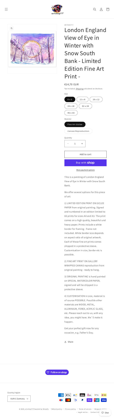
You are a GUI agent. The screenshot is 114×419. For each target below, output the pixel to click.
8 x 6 (70, 99)
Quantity (68, 137)
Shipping (79, 88)
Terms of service (85, 409)
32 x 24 (85, 106)
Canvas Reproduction (80, 132)
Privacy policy (70, 409)
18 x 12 (96, 99)
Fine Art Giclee (75, 124)
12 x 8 (82, 99)
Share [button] (70, 341)
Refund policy (57, 409)
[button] (6, 9)
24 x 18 (71, 106)
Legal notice (83, 412)
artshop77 (29, 409)
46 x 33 (71, 112)
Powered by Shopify (41, 409)
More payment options (85, 170)
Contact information (99, 412)
